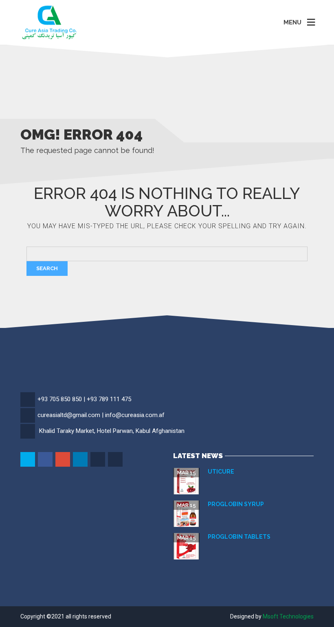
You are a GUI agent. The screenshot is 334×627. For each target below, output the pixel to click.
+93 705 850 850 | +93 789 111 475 (84, 399)
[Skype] (98, 459)
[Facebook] (46, 459)
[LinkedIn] (81, 459)
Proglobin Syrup (236, 504)
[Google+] (63, 459)
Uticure (221, 471)
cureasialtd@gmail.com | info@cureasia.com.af (101, 415)
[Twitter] (28, 459)
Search (47, 268)
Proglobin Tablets (239, 536)
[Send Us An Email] (116, 459)
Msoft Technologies (288, 616)
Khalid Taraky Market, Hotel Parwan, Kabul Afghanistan (112, 431)
